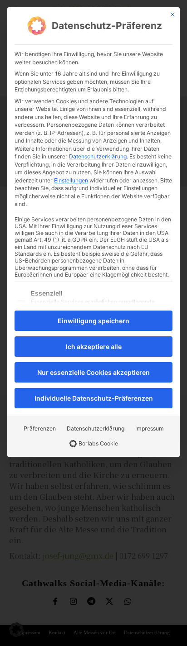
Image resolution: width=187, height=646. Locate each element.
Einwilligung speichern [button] (93, 321)
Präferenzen (40, 428)
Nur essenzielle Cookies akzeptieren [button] (93, 372)
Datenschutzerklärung (98, 156)
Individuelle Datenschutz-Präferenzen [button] (93, 398)
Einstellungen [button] (71, 180)
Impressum (149, 428)
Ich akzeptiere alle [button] (94, 346)
